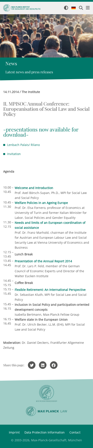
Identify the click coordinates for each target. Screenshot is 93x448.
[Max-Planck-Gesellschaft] (46, 393)
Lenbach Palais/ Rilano (23, 145)
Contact (74, 432)
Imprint (14, 432)
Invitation (14, 154)
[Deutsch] (73, 8)
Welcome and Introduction (34, 188)
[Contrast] (66, 8)
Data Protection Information (44, 432)
